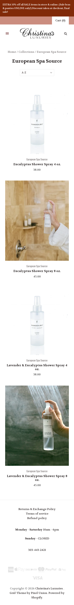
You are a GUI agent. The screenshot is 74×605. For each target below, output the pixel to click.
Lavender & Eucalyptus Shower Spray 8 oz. (37, 478)
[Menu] (7, 34)
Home (12, 52)
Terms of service (37, 513)
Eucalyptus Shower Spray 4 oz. (37, 164)
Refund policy (37, 518)
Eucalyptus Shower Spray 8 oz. (37, 271)
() (60, 20)
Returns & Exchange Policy (37, 509)
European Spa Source (37, 159)
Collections (26, 52)
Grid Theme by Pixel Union (28, 593)
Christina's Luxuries (49, 588)
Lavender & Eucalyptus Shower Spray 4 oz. (37, 367)
